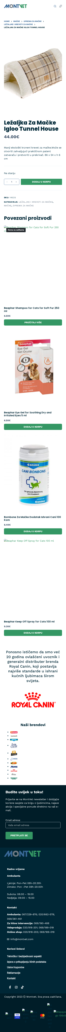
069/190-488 (41, 923)
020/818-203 (30, 932)
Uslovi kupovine (15, 967)
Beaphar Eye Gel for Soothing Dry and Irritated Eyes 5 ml (27, 414)
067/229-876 (29, 914)
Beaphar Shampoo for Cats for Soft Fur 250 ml (31, 309)
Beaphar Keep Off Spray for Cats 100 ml (29, 621)
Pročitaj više (33, 322)
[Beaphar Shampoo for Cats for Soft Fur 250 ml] (33, 264)
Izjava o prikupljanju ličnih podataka (26, 961)
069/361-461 (14, 918)
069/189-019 (46, 927)
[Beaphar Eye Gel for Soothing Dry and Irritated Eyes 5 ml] (33, 368)
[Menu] (60, 6)
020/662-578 (46, 914)
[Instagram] (16, 987)
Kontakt (11, 978)
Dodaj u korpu (41, 181)
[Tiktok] (22, 987)
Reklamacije (13, 972)
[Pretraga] (55, 6)
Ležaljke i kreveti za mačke (36, 202)
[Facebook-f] (10, 987)
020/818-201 (30, 927)
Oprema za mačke (23, 205)
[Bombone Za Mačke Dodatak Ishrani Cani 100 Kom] (33, 473)
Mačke (8, 205)
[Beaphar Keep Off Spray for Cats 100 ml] (33, 577)
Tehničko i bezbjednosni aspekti (24, 956)
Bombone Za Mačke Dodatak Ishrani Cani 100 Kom (32, 518)
